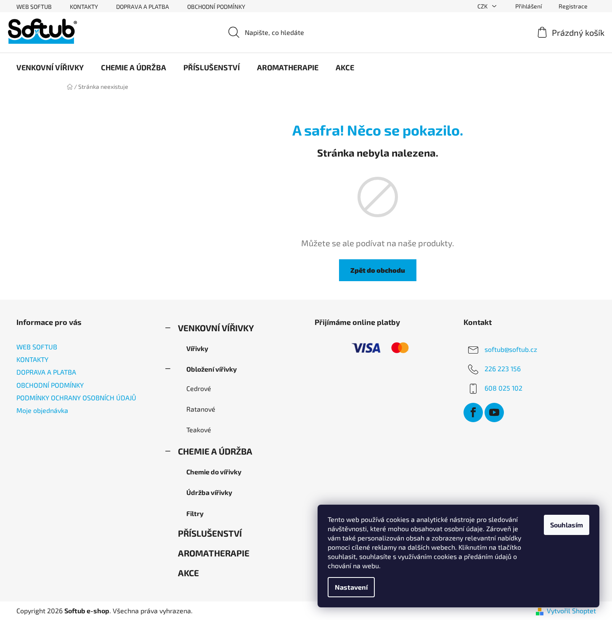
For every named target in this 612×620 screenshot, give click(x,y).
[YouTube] (494, 412)
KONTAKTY (84, 6)
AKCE (188, 572)
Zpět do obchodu (377, 270)
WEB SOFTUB (34, 6)
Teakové (198, 430)
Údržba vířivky (209, 492)
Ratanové (200, 409)
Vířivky (197, 348)
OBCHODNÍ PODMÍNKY (216, 6)
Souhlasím (566, 525)
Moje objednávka (42, 410)
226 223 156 (503, 369)
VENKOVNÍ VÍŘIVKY (216, 327)
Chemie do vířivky (213, 472)
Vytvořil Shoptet (571, 611)
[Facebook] (473, 412)
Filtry (195, 513)
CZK (483, 6)
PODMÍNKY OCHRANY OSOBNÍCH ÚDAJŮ (76, 398)
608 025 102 (503, 388)
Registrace (573, 6)
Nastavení (351, 587)
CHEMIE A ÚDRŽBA (215, 451)
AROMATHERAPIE (213, 553)
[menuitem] (50, 67)
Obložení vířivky (211, 369)
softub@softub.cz (511, 349)
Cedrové (198, 388)
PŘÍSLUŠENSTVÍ (210, 533)
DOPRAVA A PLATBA (142, 6)
